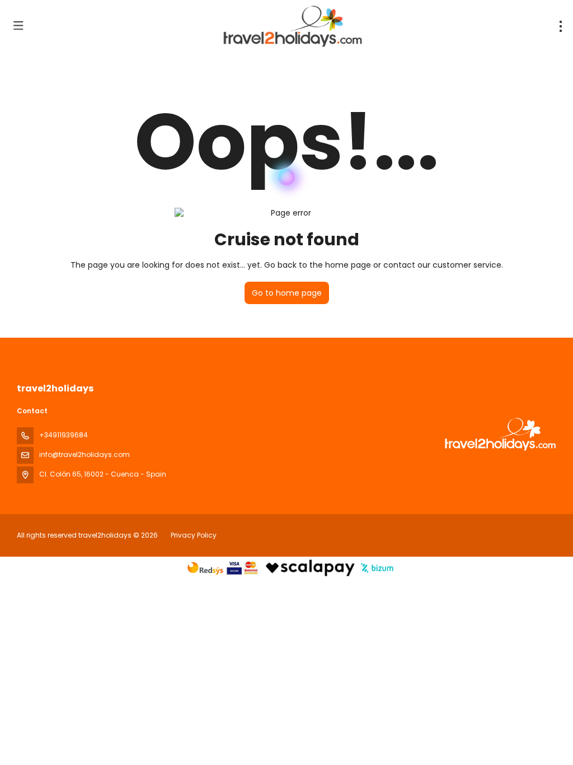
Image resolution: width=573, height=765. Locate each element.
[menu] (560, 26)
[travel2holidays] (499, 434)
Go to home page (287, 292)
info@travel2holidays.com (84, 454)
